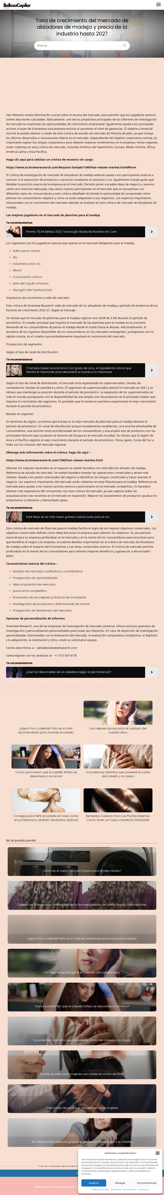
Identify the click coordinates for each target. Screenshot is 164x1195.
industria (76, 685)
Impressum (143, 1189)
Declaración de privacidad (123, 1189)
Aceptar (94, 1183)
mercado (90, 685)
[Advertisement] (82, 85)
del (55, 685)
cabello (28, 685)
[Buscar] (123, 44)
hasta (64, 685)
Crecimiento (42, 685)
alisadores (13, 685)
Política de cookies (100, 1189)
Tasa (113, 685)
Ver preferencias (147, 1183)
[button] (157, 1153)
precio (103, 685)
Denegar (120, 1183)
